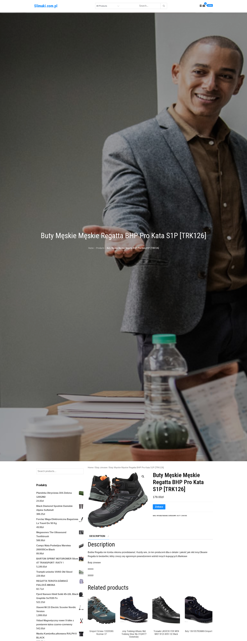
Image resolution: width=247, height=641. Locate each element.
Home (90, 467)
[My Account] (200, 5)
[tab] (98, 536)
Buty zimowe (101, 467)
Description (97, 536)
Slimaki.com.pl (45, 6)
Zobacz (159, 507)
